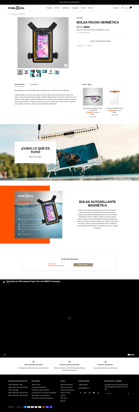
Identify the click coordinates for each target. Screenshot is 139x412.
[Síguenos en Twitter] (85, 393)
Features (34, 84)
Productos (49, 8)
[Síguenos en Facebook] (80, 393)
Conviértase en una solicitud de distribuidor (44, 392)
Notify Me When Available (100, 41)
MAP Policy (63, 398)
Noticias (83, 8)
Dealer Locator (36, 384)
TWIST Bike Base (13, 390)
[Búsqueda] (123, 8)
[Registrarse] (128, 393)
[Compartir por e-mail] (91, 45)
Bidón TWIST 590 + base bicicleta (18, 395)
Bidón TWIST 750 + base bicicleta (18, 387)
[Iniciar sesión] (126, 8)
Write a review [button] (83, 264)
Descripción (20, 84)
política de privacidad (66, 384)
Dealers (90, 8)
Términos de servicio (66, 387)
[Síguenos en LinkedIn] (98, 393)
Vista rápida (93, 116)
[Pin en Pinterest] (86, 45)
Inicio (9, 14)
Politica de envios (65, 392)
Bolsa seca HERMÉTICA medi (114, 108)
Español (116, 8)
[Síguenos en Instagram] (89, 393)
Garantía (62, 395)
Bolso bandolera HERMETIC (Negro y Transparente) (92, 109)
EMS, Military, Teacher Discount (41, 395)
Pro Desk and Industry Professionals (42, 398)
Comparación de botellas (39, 387)
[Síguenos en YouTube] (94, 393)
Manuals (62, 401)
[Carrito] (130, 8)
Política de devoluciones (67, 390)
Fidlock (80, 18)
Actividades (65, 8)
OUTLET (57, 8)
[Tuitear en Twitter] (89, 45)
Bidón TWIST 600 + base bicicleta (18, 392)
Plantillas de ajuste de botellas (40, 390)
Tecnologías (75, 8)
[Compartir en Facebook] (84, 45)
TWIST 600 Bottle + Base (15, 384)
